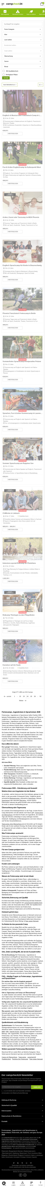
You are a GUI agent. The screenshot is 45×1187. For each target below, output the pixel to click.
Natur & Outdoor (31, 14)
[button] (4, 1183)
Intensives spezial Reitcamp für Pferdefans (19, 563)
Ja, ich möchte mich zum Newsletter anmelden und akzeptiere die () (16, 1092)
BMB (3, 1031)
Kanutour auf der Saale (12, 665)
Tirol (29, 1153)
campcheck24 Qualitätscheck (33, 903)
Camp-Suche (23, 935)
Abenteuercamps (14, 798)
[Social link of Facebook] (20, 1175)
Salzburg (16, 1153)
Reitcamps (23, 800)
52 (40, 696)
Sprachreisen (6, 800)
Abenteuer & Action (17, 14)
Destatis (22, 1031)
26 (35, 696)
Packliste (39, 940)
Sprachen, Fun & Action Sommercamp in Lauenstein (23, 413)
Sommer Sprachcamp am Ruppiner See (18, 463)
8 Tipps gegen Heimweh (31, 921)
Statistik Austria (14, 1031)
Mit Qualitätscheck (12, 71)
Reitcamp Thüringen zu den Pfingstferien (19, 615)
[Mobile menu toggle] (3, 4)
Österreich (5, 1151)
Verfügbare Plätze (12, 74)
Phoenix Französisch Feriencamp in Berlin (19, 313)
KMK (7, 1031)
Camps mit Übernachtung (9, 1057)
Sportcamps (32, 798)
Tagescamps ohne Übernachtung (12, 824)
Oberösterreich (7, 1153)
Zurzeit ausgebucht (10, 93)
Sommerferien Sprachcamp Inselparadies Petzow (22, 361)
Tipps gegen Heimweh (36, 1059)
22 (20, 696)
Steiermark (23, 1153)
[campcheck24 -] (14, 4)
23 (24, 696)
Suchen (6, 78)
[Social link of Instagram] (24, 1175)
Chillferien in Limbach (11, 513)
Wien (40, 1153)
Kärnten (20, 1151)
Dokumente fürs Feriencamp (22, 942)
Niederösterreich (29, 1151)
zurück (9, 696)
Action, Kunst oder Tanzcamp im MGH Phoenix (21, 217)
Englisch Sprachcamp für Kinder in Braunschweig (22, 265)
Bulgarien (5, 1155)
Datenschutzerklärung (20, 1093)
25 (31, 696)
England (20, 1155)
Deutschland (13, 1155)
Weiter (21, 700)
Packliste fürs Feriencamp (20, 1059)
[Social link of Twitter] (22, 1163)
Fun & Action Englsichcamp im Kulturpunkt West (22, 167)
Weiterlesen (13, 133)
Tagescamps (22, 1057)
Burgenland (13, 1151)
